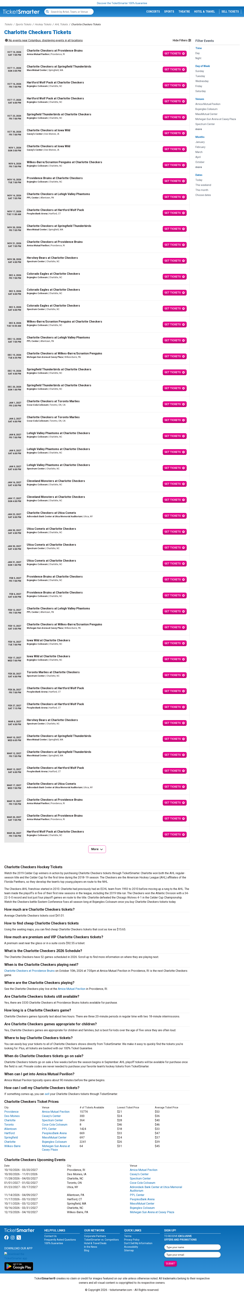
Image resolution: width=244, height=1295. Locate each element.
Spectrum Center (52, 1120)
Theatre (184, 11)
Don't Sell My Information (138, 1243)
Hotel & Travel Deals (95, 1243)
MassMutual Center (54, 1137)
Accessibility (131, 1246)
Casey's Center (51, 1116)
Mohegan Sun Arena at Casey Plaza (56, 1147)
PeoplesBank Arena (54, 1133)
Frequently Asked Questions (60, 1239)
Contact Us (50, 1236)
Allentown (10, 1129)
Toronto (9, 1124)
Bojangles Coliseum (54, 1141)
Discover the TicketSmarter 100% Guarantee (122, 3)
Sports (169, 11)
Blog (86, 1250)
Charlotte (10, 1120)
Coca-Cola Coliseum (54, 1124)
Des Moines (12, 1116)
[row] (97, 54)
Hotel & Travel (204, 11)
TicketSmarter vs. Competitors (101, 1239)
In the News (90, 1246)
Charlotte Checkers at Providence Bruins (29, 970)
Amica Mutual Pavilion (71, 989)
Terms (127, 1236)
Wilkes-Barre (12, 1146)
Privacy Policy (132, 1239)
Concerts (153, 11)
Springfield (11, 1137)
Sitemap (129, 1250)
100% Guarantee (53, 1243)
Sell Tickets (230, 11)
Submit (170, 1263)
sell (47, 1094)
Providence (11, 1111)
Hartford (9, 1133)
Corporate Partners (95, 1236)
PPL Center (49, 1129)
